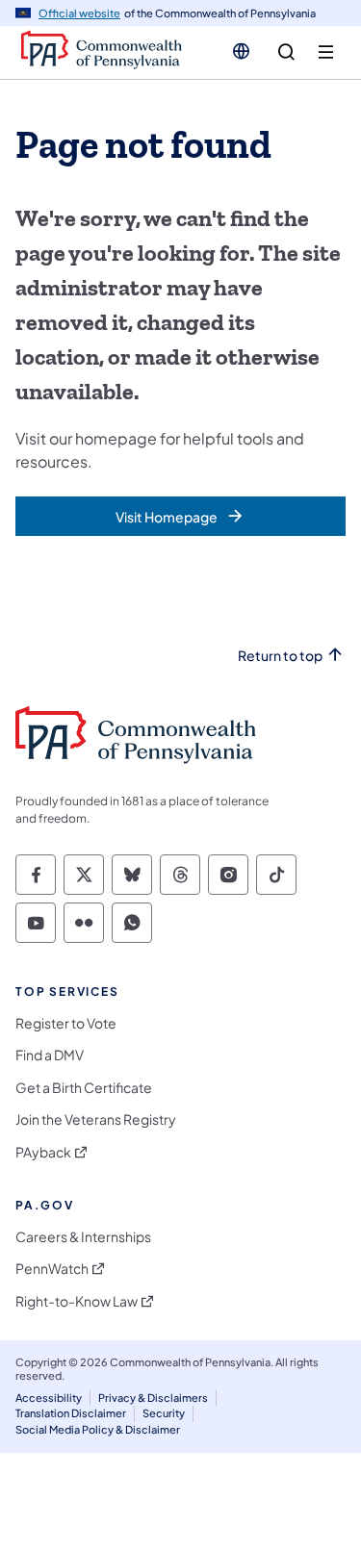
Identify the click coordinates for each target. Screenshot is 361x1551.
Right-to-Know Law (76, 1301)
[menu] (326, 52)
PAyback (43, 1152)
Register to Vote (65, 1023)
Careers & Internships (83, 1237)
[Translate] (241, 51)
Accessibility (48, 1397)
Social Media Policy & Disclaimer (97, 1429)
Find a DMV (49, 1055)
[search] (286, 52)
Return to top (280, 656)
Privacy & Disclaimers (153, 1397)
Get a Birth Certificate (83, 1088)
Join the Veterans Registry (95, 1119)
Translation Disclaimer (70, 1413)
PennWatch (52, 1268)
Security (163, 1413)
